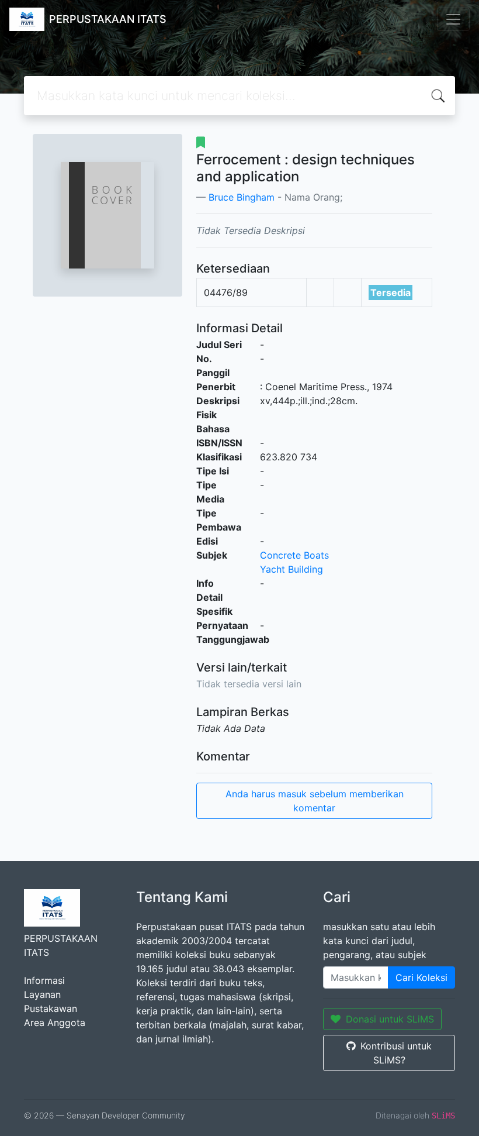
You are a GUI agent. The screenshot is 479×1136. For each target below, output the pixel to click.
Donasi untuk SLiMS (390, 1019)
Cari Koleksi (421, 977)
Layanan (42, 994)
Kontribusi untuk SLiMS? (396, 1053)
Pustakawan (50, 1008)
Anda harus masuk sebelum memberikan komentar (314, 801)
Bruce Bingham (242, 197)
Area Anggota (54, 1022)
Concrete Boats (294, 555)
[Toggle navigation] (453, 19)
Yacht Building (291, 569)
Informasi (44, 980)
